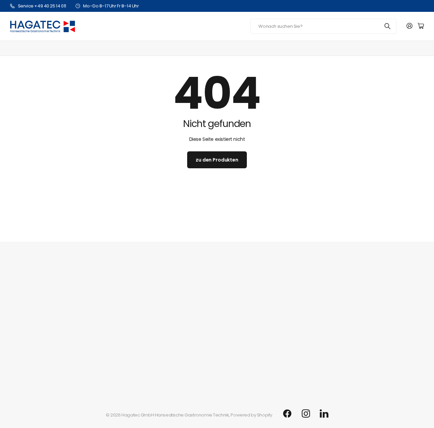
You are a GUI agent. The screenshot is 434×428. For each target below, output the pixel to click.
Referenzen (22, 328)
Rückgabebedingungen (35, 381)
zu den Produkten (217, 159)
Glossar (18, 349)
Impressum (22, 339)
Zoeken (387, 26)
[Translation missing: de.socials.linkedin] (324, 414)
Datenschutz (23, 370)
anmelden (398, 227)
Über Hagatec (25, 301)
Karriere (18, 318)
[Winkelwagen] (421, 26)
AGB (14, 360)
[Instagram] (306, 413)
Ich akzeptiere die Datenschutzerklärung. (278, 245)
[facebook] (287, 414)
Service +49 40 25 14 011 (42, 6)
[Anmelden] (410, 26)
